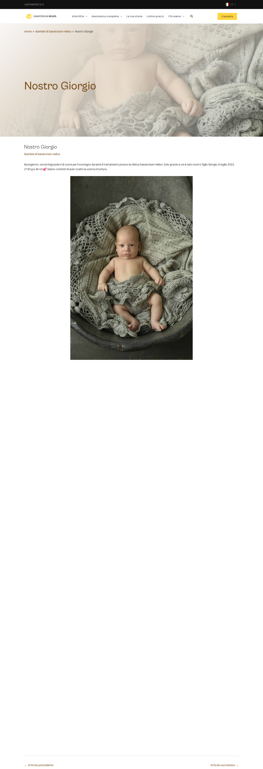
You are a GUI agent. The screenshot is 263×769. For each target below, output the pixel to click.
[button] (85, 16)
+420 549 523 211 (34, 4)
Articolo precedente (39, 765)
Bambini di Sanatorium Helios (42, 154)
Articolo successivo (224, 765)
